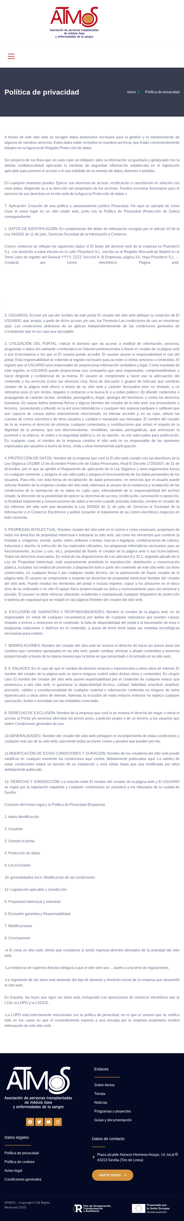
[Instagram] (58, 1122)
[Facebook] (30, 1122)
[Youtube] (48, 1122)
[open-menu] (9, 56)
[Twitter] (39, 1122)
